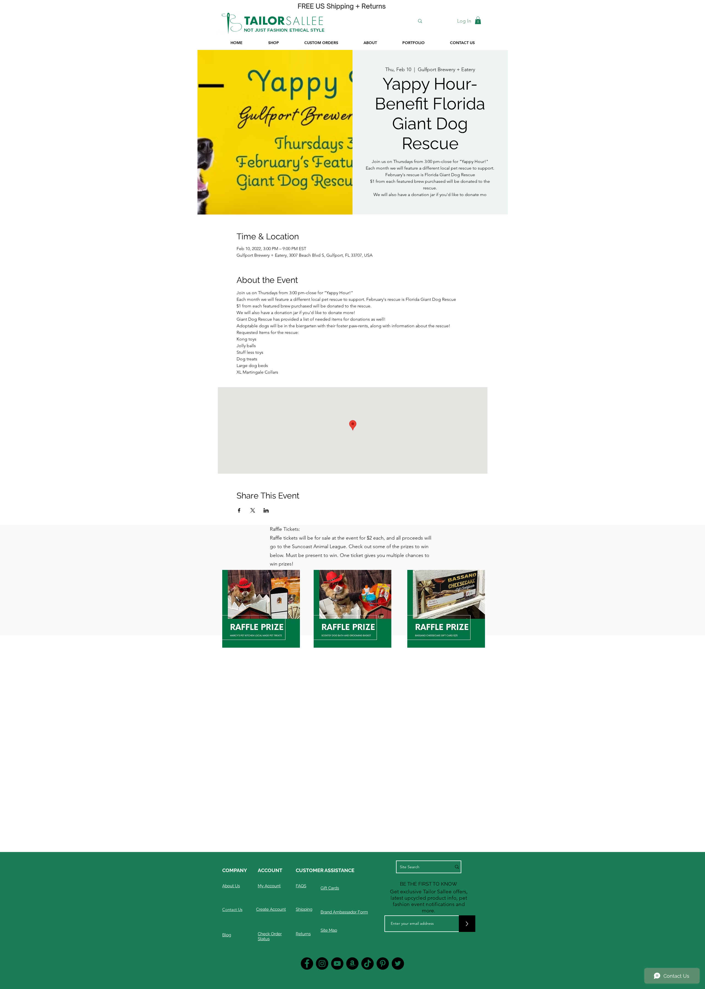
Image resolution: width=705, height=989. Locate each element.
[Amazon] (352, 963)
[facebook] (307, 963)
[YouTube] (337, 963)
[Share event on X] (252, 510)
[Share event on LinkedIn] (266, 510)
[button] (478, 20)
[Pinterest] (382, 963)
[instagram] (322, 963)
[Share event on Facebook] (239, 510)
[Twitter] (398, 963)
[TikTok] (367, 963)
